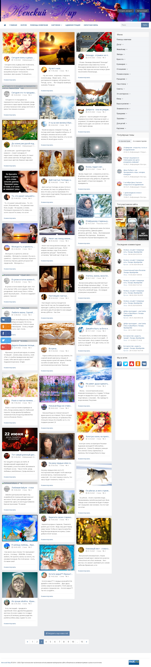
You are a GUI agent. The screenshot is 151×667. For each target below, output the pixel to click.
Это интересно (122, 94)
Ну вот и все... (55, 68)
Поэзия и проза (123, 74)
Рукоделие (121, 79)
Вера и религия (123, 104)
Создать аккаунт (125, 11)
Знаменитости (122, 109)
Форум (24, 25)
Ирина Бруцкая (141, 218)
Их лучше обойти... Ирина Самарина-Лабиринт (24, 601)
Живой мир (121, 49)
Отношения (121, 69)
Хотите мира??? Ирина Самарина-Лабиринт (61, 574)
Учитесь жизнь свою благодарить (98, 276)
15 (82, 641)
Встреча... (53, 348)
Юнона (118, 239)
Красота (120, 59)
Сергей (118, 228)
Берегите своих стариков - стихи (61, 517)
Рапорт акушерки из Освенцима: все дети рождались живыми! (131, 160)
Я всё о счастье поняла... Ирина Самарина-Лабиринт (24, 400)
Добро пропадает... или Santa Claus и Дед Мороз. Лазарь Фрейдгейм (135, 313)
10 (73, 641)
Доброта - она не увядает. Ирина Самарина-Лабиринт (98, 109)
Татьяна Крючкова (141, 229)
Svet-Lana (141, 239)
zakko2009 (130, 239)
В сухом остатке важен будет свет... (24, 279)
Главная (13, 25)
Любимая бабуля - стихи (23, 487)
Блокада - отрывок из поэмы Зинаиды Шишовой (98, 55)
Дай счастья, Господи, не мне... (61, 180)
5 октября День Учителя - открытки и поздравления (133, 183)
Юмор (119, 99)
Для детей (121, 123)
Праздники (121, 113)
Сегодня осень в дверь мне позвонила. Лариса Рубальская (24, 57)
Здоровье (120, 118)
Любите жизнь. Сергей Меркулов (24, 312)
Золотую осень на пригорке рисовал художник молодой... (98, 436)
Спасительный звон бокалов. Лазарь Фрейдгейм (135, 271)
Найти (145, 25)
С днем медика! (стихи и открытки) (132, 194)
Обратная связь (91, 25)
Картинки (55, 25)
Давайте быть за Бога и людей (98, 328)
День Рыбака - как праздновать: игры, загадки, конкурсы (134, 172)
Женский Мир (6, 663)
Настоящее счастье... (58, 296)
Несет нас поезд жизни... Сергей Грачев (61, 238)
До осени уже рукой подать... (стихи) (24, 143)
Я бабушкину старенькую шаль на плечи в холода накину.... (98, 221)
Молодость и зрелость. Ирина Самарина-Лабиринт (24, 246)
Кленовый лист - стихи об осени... (98, 548)
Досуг (119, 44)
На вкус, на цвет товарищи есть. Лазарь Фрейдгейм (134, 251)
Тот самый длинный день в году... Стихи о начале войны (24, 455)
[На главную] (14, 10)
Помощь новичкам (39, 25)
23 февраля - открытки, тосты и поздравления (135, 148)
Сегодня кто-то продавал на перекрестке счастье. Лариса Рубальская (24, 92)
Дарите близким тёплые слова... (24, 345)
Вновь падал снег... (94, 167)
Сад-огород (121, 84)
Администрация (72, 25)
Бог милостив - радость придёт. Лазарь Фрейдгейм (134, 337)
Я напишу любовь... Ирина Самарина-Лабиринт (24, 545)
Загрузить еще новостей (57, 633)
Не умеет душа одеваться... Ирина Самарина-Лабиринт (98, 384)
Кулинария (121, 64)
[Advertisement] (132, 405)
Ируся (129, 228)
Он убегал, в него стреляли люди (98, 490)
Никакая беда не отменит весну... (61, 406)
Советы (120, 89)
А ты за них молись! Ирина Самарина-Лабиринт (61, 123)
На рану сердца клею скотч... (61, 463)
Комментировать (10, 80)
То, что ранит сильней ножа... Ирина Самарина (24, 196)
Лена (118, 217)
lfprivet (126, 265)
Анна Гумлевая (130, 218)
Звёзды (120, 54)
